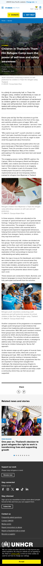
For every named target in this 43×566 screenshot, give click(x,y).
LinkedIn (27, 489)
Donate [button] (36, 9)
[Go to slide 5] (23, 456)
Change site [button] (30, 2)
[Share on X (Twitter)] (18, 392)
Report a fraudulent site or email (13, 531)
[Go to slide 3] (19, 456)
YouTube (17, 489)
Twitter (12, 489)
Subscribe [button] (7, 506)
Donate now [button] (7, 475)
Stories (10, 21)
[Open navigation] (3, 7)
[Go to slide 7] (27, 456)
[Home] (12, 8)
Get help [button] (30, 14)
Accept (21, 561)
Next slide (39, 421)
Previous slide (4, 421)
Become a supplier (8, 534)
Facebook (3, 489)
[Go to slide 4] (21, 456)
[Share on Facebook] (24, 392)
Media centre (6, 524)
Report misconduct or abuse (12, 527)
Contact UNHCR (7, 521)
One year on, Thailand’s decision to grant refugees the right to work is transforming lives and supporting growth (20, 446)
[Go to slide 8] (29, 456)
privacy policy (15, 554)
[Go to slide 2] (17, 456)
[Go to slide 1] (15, 456)
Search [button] (32, 9)
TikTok (22, 489)
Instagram (7, 489)
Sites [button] (40, 9)
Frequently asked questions (12, 517)
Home (3, 21)
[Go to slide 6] (25, 456)
